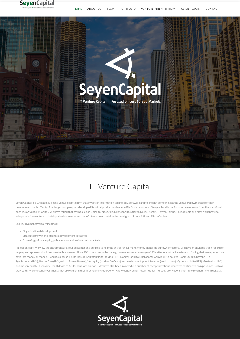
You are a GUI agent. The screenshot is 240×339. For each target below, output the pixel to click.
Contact (212, 8)
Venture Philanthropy (158, 8)
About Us (94, 8)
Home (78, 8)
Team (110, 8)
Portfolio (128, 8)
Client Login (190, 8)
